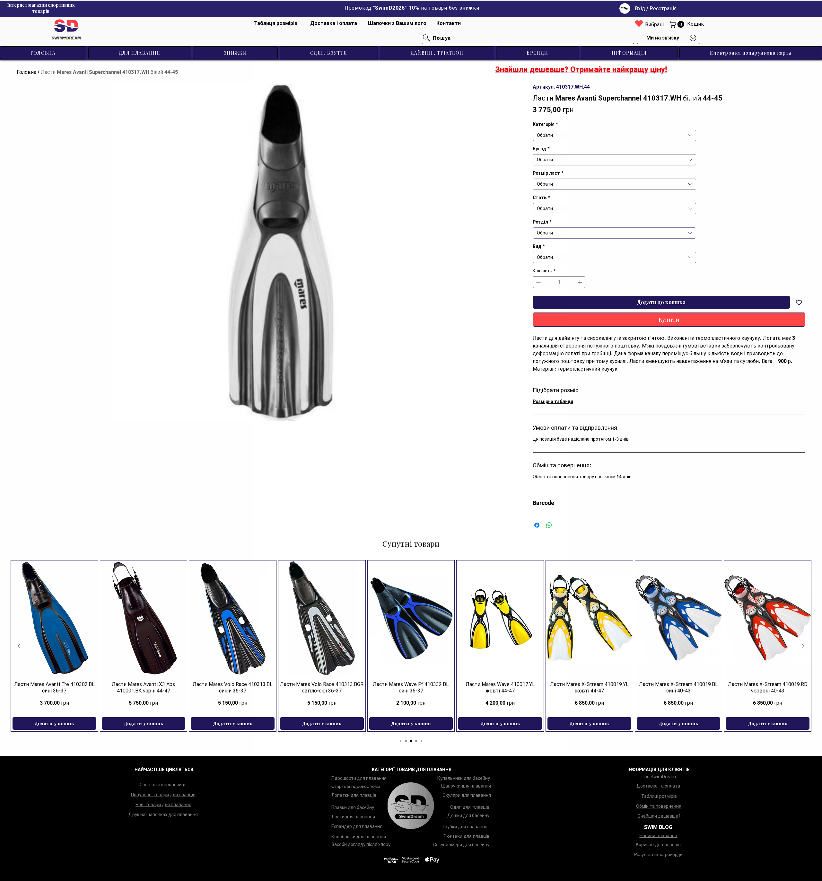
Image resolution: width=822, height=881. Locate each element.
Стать (541, 197)
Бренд (541, 148)
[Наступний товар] (803, 646)
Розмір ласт (548, 173)
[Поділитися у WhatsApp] (549, 525)
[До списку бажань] (798, 302)
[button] (677, 24)
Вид (539, 246)
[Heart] (638, 23)
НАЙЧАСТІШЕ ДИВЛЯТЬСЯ (164, 769)
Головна (26, 72)
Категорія (545, 124)
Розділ (542, 222)
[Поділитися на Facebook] (537, 525)
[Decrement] (538, 282)
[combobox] (614, 135)
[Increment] (580, 282)
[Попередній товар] (19, 646)
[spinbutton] (559, 282)
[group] (411, 646)
